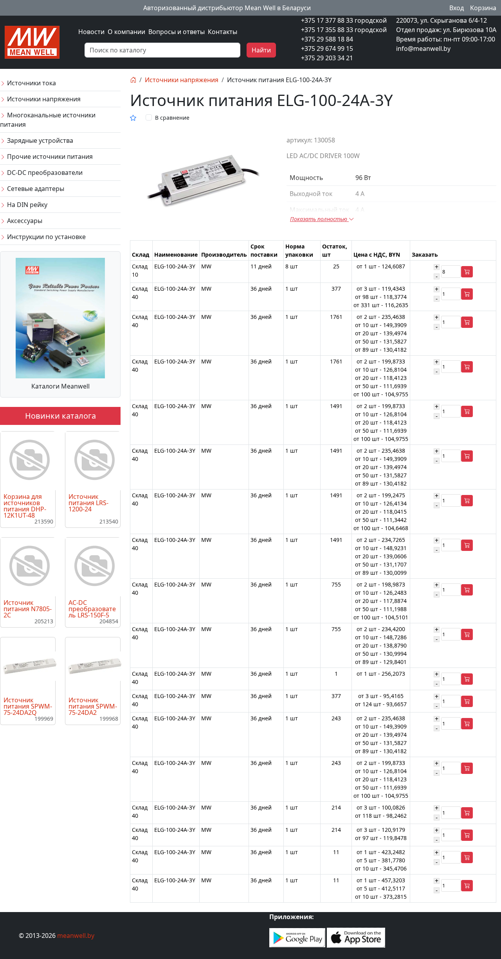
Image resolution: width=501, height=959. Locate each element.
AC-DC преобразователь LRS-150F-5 (92, 608)
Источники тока (30, 83)
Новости (91, 31)
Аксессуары (23, 220)
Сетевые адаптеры (34, 188)
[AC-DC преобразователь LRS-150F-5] (94, 566)
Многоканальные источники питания (48, 120)
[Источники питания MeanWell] (32, 41)
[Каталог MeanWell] (60, 317)
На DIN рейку (26, 204)
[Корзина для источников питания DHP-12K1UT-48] (29, 460)
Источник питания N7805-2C (28, 608)
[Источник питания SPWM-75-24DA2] (94, 665)
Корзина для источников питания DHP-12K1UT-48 (25, 505)
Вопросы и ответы (176, 31)
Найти (261, 50)
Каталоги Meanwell (60, 386)
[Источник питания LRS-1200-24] (94, 460)
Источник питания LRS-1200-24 (88, 502)
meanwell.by (75, 935)
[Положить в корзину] (467, 271)
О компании (126, 31)
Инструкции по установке (45, 236)
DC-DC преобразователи (44, 172)
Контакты (222, 31)
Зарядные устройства (39, 140)
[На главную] (133, 80)
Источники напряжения (43, 99)
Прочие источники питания (49, 156)
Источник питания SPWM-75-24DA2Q (28, 706)
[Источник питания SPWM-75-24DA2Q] (29, 665)
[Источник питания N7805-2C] (29, 566)
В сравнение (172, 117)
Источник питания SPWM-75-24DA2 (92, 706)
